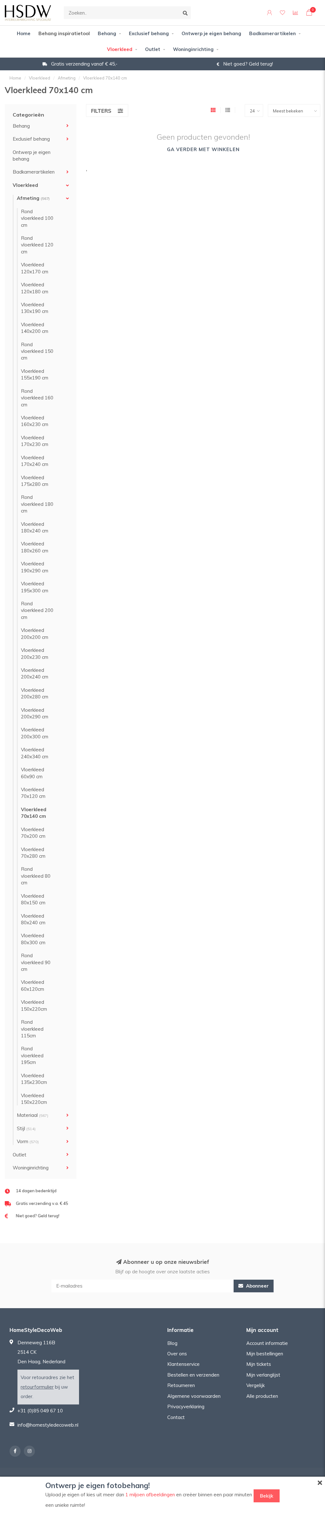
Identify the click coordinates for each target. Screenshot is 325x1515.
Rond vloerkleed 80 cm (35, 876)
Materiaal (32, 1115)
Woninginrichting (193, 49)
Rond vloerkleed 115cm (32, 1029)
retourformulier (37, 1387)
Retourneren (181, 1385)
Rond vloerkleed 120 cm (37, 245)
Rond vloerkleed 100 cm (37, 218)
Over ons (177, 1354)
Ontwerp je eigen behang (211, 33)
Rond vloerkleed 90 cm (35, 962)
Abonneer (257, 1286)
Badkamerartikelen (272, 33)
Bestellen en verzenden (193, 1375)
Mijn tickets (258, 1364)
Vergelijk (255, 1385)
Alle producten (262, 1396)
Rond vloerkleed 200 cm (37, 610)
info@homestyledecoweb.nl (47, 1425)
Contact (176, 1417)
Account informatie (267, 1343)
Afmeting (33, 198)
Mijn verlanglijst (263, 1375)
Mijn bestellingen (264, 1354)
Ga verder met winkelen (203, 149)
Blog (172, 1343)
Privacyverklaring (185, 1407)
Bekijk (266, 1496)
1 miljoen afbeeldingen (150, 1495)
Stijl (26, 1128)
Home (23, 33)
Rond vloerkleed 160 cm (37, 398)
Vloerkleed (119, 49)
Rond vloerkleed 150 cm (37, 351)
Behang (107, 33)
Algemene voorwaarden (194, 1396)
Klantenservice (183, 1364)
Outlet (152, 49)
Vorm (28, 1141)
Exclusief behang (149, 33)
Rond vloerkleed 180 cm (37, 504)
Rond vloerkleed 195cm (32, 1055)
